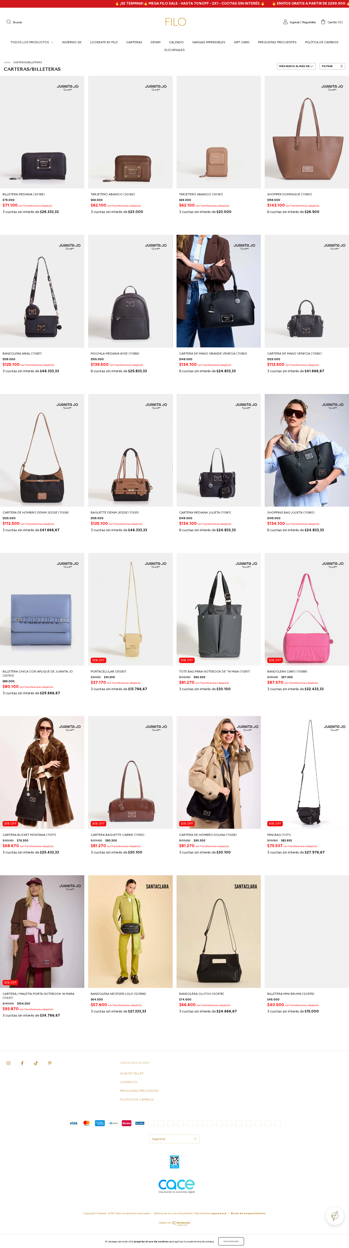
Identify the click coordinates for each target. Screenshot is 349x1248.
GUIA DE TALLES (132, 1073)
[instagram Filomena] (9, 1063)
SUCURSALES (174, 50)
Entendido (231, 1241)
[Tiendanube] (175, 1225)
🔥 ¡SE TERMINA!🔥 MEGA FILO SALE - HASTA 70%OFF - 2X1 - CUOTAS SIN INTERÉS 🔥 (134, 3)
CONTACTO (128, 1082)
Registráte (309, 22)
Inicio (7, 62)
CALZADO (176, 42)
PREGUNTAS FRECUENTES (277, 42)
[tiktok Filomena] (36, 1063)
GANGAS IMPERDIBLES (208, 42)
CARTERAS (134, 42)
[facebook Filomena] (23, 1063)
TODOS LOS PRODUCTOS (30, 42)
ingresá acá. (219, 1213)
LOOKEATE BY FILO (104, 42)
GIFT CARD (242, 42)
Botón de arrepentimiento (248, 1213)
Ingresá (294, 22)
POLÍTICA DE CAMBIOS (322, 42)
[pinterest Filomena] (49, 1063)
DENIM (155, 42)
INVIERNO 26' (72, 42)
